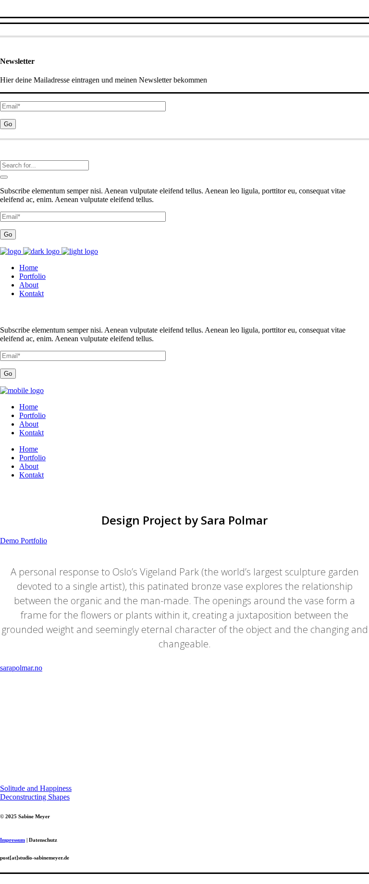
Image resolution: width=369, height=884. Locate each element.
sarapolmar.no (21, 668)
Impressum (12, 840)
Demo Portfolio (23, 541)
